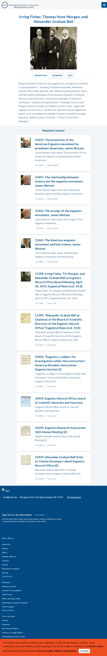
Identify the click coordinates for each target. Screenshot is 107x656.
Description (41, 75)
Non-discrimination (10, 628)
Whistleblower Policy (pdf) (13, 636)
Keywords (57, 75)
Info (70, 75)
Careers (5, 560)
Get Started (40, 515)
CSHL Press (7, 594)
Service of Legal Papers (12, 632)
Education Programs (11, 569)
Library (5, 620)
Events (5, 548)
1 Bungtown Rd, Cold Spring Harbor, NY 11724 (41, 497)
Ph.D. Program (8, 607)
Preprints (6, 624)
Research (6, 582)
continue (84, 651)
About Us (6, 544)
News (4, 552)
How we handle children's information (56, 651)
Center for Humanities (11, 590)
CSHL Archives (8, 616)
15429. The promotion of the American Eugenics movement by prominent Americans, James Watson (59, 144)
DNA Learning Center (11, 598)
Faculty (5, 573)
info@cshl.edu (10, 497)
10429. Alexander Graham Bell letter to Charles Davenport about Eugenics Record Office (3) (60, 461)
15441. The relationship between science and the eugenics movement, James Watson (59, 181)
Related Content (53, 130)
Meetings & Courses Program (15, 603)
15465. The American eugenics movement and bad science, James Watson (58, 244)
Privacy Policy (96, 646)
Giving (5, 565)
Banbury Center (9, 586)
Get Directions (74, 497)
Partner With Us (9, 556)
